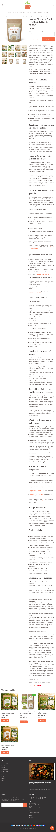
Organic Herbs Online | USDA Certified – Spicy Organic (17, 16)
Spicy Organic (32, 25)
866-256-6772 (32, 817)
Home (9, 12)
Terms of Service (5, 774)
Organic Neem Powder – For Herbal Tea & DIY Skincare (8, 712)
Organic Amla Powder (35, 292)
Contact (46, 12)
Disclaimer (3, 776)
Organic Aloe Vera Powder (44, 682)
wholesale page (46, 501)
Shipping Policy (4, 773)
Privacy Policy (4, 769)
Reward (3, 778)
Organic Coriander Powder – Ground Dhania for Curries (8, 744)
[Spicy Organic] (28, 5)
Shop (14, 12)
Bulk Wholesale (5, 765)
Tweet (34, 685)
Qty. (43, 31)
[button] (32, 24)
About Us (40, 12)
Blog (34, 12)
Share (30, 685)
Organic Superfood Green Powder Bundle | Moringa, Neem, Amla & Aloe (28, 713)
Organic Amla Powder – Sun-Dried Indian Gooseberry (46, 712)
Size (30, 31)
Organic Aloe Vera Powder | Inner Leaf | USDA (40, 16)
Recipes (29, 12)
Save (39, 685)
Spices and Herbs (5, 763)
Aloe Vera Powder (33, 682)
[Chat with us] (52, 828)
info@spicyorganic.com (34, 812)
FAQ (2, 780)
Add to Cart (35, 39)
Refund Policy (4, 771)
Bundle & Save (21, 12)
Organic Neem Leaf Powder (44, 274)
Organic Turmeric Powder (36, 494)
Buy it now (48, 39)
